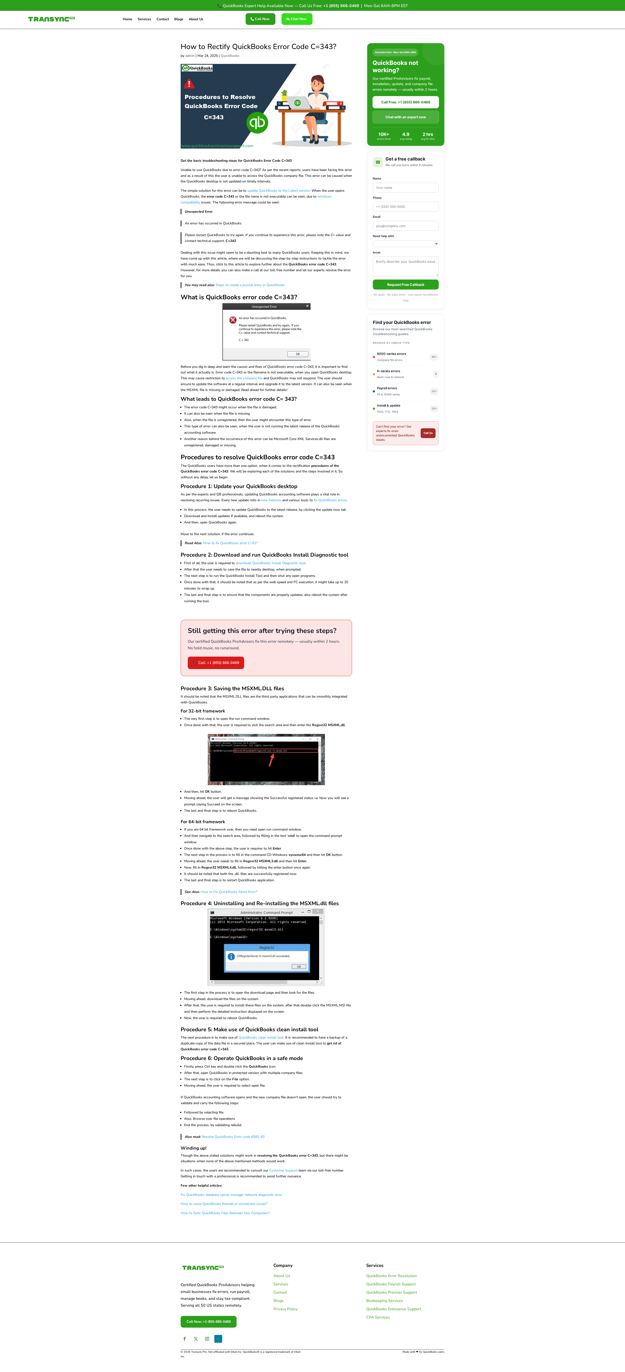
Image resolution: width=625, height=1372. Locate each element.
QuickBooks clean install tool (261, 1037)
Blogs (178, 19)
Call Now (262, 19)
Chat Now (299, 19)
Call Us (428, 433)
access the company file (244, 378)
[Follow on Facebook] (184, 1339)
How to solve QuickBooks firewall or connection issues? (224, 1204)
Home (127, 19)
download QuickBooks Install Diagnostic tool (270, 563)
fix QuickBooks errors (330, 500)
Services (144, 19)
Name (377, 178)
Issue (376, 252)
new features (271, 500)
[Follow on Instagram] (207, 1339)
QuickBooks (230, 55)
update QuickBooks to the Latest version (278, 190)
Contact (162, 19)
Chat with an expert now (405, 117)
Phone (377, 198)
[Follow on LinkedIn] (218, 1339)
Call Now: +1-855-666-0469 (209, 1321)
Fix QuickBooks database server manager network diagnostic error (231, 1194)
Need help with (383, 236)
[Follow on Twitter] (196, 1339)
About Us (196, 19)
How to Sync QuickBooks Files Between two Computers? (225, 1213)
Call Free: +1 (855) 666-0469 (405, 102)
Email (376, 217)
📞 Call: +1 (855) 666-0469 (216, 662)
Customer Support (283, 1170)
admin (190, 55)
